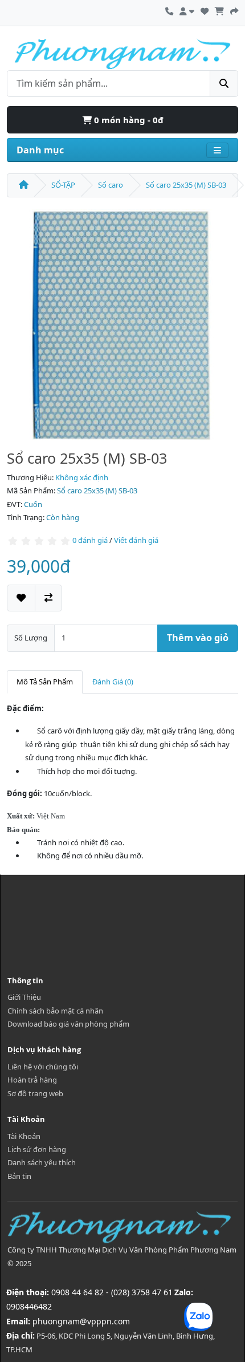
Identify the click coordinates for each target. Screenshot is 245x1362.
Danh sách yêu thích (41, 1162)
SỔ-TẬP (63, 185)
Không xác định (81, 477)
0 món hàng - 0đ (128, 119)
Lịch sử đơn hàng (36, 1149)
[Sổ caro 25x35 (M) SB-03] (122, 324)
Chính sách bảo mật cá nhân (55, 1011)
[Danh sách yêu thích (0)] (205, 9)
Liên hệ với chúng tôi (42, 1066)
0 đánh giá (90, 540)
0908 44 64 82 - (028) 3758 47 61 (112, 1292)
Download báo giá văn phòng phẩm (68, 1024)
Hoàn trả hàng (32, 1080)
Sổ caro (110, 185)
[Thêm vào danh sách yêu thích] (21, 598)
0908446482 (29, 1306)
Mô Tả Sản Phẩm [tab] (45, 681)
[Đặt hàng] (234, 9)
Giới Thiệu (24, 997)
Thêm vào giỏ (197, 637)
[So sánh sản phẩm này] (48, 598)
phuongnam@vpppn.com (81, 1321)
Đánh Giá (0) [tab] (112, 681)
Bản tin (19, 1176)
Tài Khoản (23, 1136)
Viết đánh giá (136, 540)
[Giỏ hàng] (219, 9)
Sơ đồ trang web (35, 1093)
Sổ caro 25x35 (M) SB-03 (186, 185)
